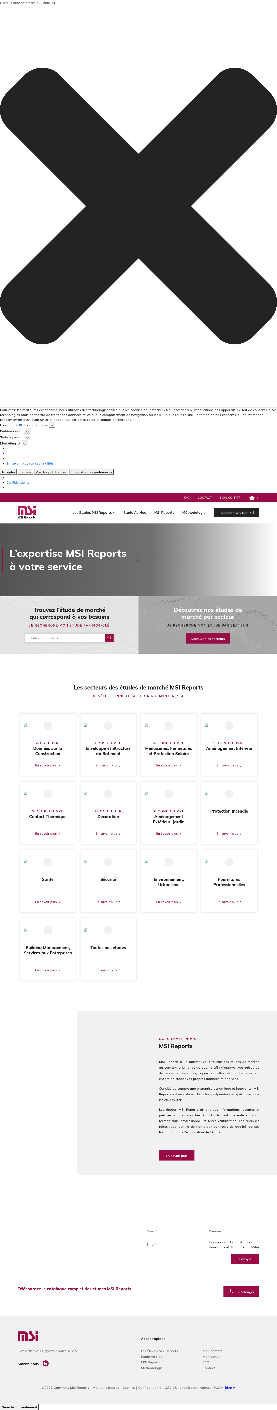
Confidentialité (17, 482)
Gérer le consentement (19, 1407)
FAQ (187, 497)
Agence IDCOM (212, 1387)
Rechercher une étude (233, 513)
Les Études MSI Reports (92, 513)
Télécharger (245, 1291)
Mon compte (230, 497)
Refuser (25, 471)
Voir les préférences (51, 471)
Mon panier (212, 1356)
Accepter (8, 471)
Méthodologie (194, 513)
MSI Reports (164, 513)
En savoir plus (177, 1155)
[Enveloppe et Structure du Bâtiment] (231, 1247)
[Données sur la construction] (231, 1242)
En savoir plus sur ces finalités (30, 463)
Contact (205, 497)
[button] (138, 206)
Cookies (128, 1387)
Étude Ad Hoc (134, 513)
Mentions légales (105, 1387)
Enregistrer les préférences (91, 471)
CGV (168, 1387)
